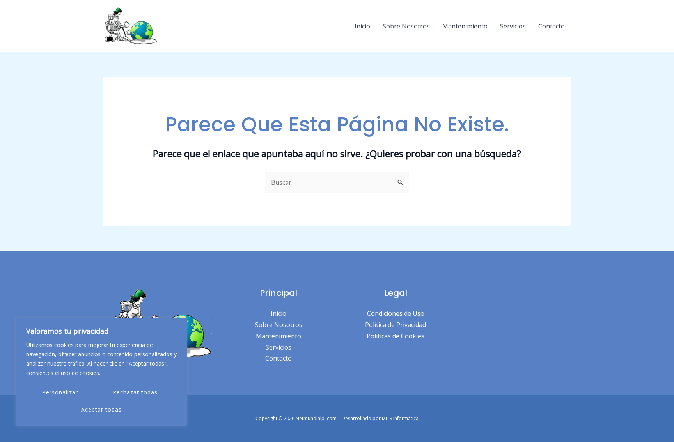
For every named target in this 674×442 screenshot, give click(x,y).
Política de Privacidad (395, 324)
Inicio (362, 26)
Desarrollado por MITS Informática (380, 418)
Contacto (551, 26)
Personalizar (60, 392)
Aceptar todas (101, 409)
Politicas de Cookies (395, 336)
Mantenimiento (465, 26)
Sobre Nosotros (406, 26)
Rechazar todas (135, 392)
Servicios (513, 26)
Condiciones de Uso (395, 313)
